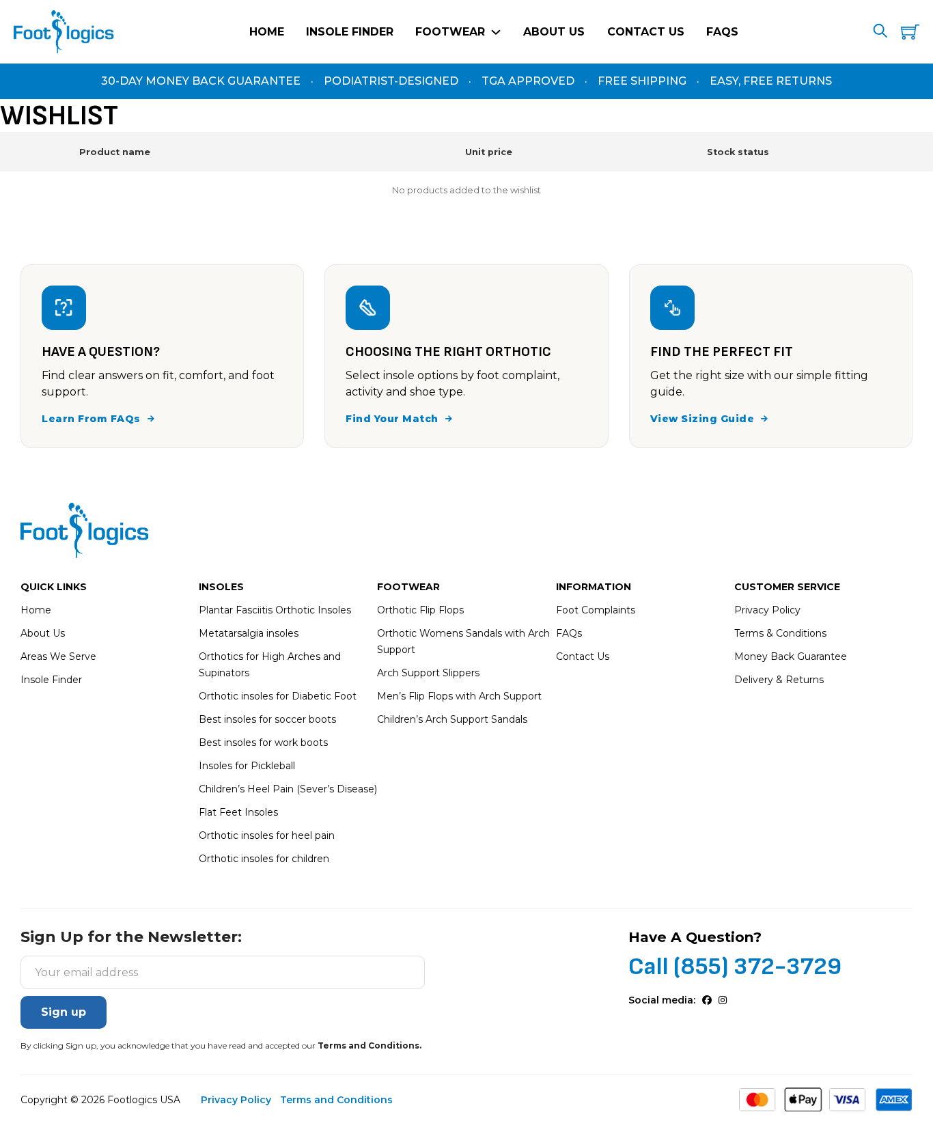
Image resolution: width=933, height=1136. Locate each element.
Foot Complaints (595, 610)
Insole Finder (349, 31)
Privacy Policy (767, 610)
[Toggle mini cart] (910, 32)
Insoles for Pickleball (247, 766)
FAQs (722, 31)
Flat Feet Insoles (238, 812)
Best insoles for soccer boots (267, 719)
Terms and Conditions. (369, 1045)
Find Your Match (392, 419)
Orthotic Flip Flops (420, 610)
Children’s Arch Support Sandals (452, 719)
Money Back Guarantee (790, 656)
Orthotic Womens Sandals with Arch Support (463, 641)
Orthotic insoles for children (264, 859)
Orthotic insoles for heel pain (267, 835)
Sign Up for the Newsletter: (131, 937)
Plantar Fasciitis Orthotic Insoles (275, 610)
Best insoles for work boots (263, 742)
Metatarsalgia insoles (248, 633)
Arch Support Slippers (428, 673)
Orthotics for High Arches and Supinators (270, 664)
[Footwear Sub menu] (495, 32)
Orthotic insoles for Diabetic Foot (278, 696)
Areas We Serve (58, 656)
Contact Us (645, 31)
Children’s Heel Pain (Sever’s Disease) (288, 789)
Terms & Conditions (780, 633)
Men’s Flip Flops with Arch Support (459, 696)
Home (266, 31)
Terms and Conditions (336, 1100)
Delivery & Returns (779, 680)
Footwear (450, 31)
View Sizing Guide (702, 419)
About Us (554, 31)
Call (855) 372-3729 (734, 967)
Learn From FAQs (91, 419)
